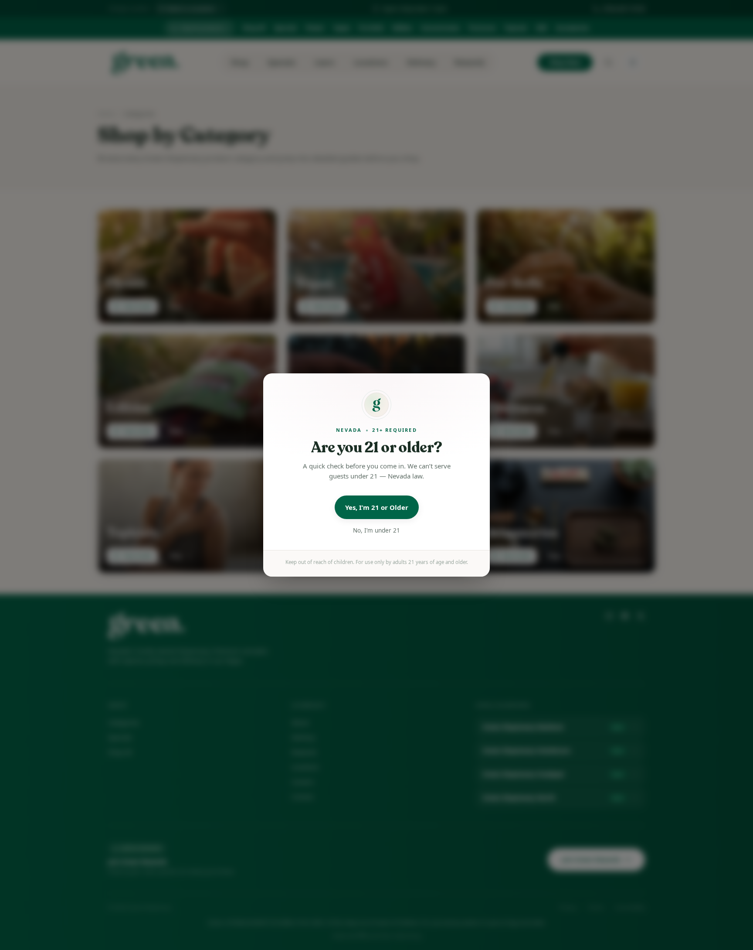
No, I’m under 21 (376, 530)
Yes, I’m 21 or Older (376, 507)
